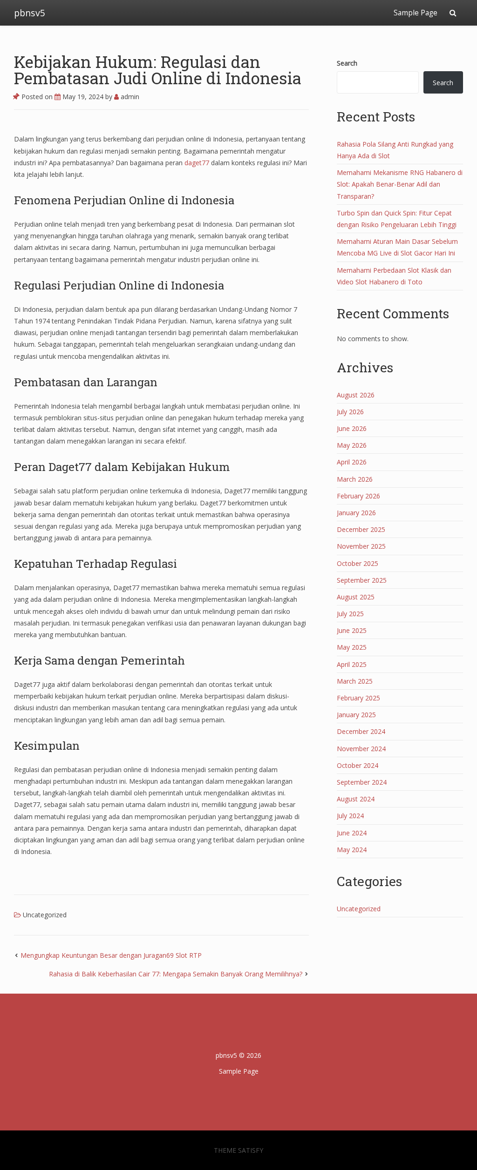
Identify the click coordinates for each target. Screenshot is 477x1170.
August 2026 (356, 394)
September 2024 (362, 782)
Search (347, 63)
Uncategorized (45, 914)
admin (129, 96)
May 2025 (352, 647)
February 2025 (358, 697)
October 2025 (357, 563)
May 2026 (352, 445)
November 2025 (361, 546)
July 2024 (350, 815)
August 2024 (356, 798)
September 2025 (362, 580)
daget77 (196, 162)
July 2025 (350, 613)
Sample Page (415, 13)
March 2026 (355, 479)
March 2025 (355, 681)
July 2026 (350, 411)
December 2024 (361, 731)
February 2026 (358, 495)
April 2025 (352, 664)
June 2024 (352, 832)
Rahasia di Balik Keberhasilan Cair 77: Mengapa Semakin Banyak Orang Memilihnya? (175, 973)
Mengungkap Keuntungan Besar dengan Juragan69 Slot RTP (111, 955)
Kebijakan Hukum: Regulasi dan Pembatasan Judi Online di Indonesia (157, 69)
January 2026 (356, 512)
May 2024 (352, 849)
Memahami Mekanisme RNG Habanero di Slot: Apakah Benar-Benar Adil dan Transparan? (400, 184)
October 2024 (357, 765)
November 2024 (361, 748)
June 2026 (352, 428)
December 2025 (361, 529)
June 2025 (352, 630)
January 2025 (356, 714)
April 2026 (352, 461)
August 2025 (356, 596)
